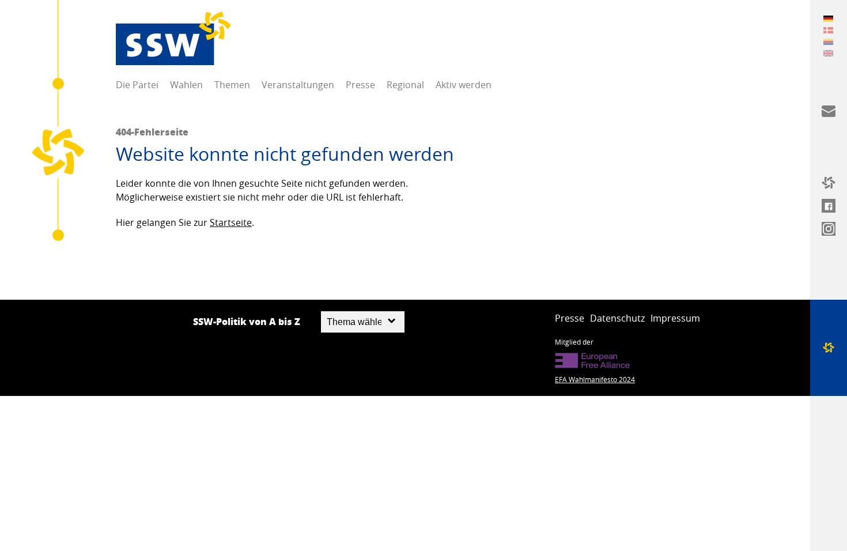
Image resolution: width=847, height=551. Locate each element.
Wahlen (186, 84)
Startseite (231, 222)
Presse (360, 84)
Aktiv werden (463, 84)
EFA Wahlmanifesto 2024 (595, 379)
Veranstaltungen (298, 84)
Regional (405, 84)
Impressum (675, 318)
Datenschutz (617, 318)
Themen (232, 84)
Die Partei (137, 84)
